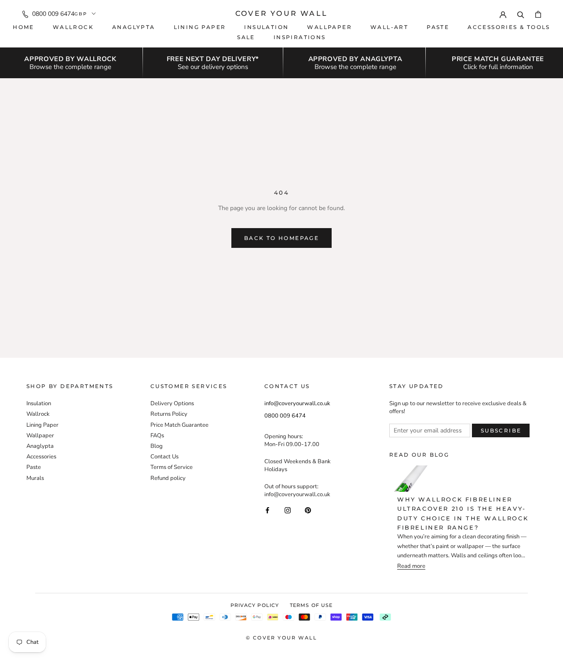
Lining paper (200, 27)
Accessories (41, 457)
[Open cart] (538, 14)
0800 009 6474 (53, 14)
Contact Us (164, 457)
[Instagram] (288, 510)
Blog (156, 446)
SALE (246, 37)
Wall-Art (389, 27)
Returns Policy (168, 414)
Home (23, 27)
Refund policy (168, 478)
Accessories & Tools (509, 27)
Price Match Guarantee (179, 425)
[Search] (520, 13)
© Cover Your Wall (281, 638)
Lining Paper (42, 425)
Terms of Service (171, 467)
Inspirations (300, 37)
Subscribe (501, 430)
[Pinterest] (308, 510)
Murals (35, 478)
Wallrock (73, 27)
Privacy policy (254, 605)
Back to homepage (281, 238)
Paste (438, 27)
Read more (411, 566)
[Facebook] (267, 510)
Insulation (266, 27)
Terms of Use (311, 605)
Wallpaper (329, 27)
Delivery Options (172, 403)
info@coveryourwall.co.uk (297, 403)
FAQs (157, 435)
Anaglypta (133, 27)
